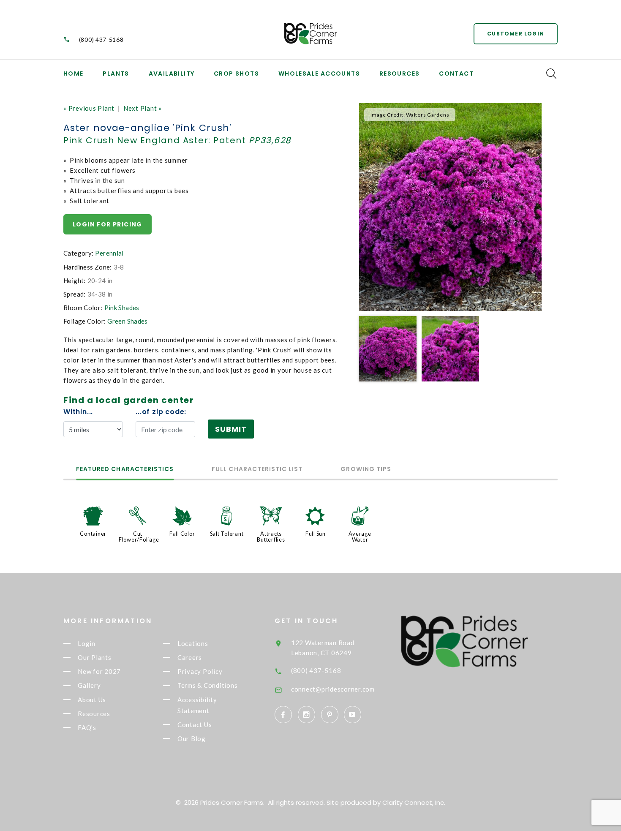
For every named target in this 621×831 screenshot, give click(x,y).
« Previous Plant (88, 108)
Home (73, 73)
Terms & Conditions (207, 685)
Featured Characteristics (125, 469)
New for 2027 (99, 671)
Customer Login (515, 33)
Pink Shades (121, 307)
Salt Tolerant (227, 533)
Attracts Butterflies (271, 536)
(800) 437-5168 (101, 39)
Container (93, 533)
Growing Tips (365, 469)
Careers (189, 657)
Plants (116, 73)
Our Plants (95, 657)
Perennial (109, 253)
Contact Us (194, 724)
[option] (450, 207)
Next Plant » (142, 108)
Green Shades (127, 321)
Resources (399, 73)
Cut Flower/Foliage (139, 536)
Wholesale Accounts (319, 73)
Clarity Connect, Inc (413, 802)
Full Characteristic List (257, 469)
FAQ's (87, 727)
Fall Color (182, 533)
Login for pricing (107, 224)
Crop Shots (236, 73)
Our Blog (191, 738)
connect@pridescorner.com (333, 689)
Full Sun (315, 533)
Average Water (360, 536)
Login (86, 643)
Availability (172, 73)
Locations (192, 643)
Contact (456, 73)
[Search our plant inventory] (551, 73)
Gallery (89, 685)
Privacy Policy (200, 671)
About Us (92, 699)
